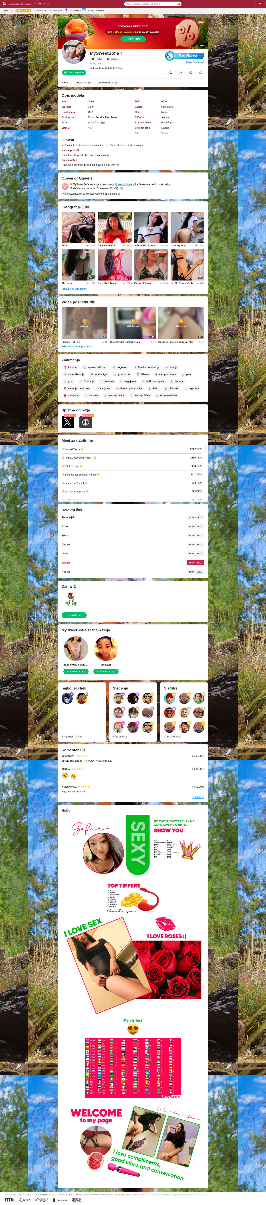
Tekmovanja (75, 11)
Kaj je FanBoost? (195, 62)
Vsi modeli (8, 11)
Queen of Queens (124, 184)
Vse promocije (57, 11)
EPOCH (67, 1195)
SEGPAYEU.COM (79, 1195)
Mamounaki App (96, 11)
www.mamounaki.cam (47, 1195)
